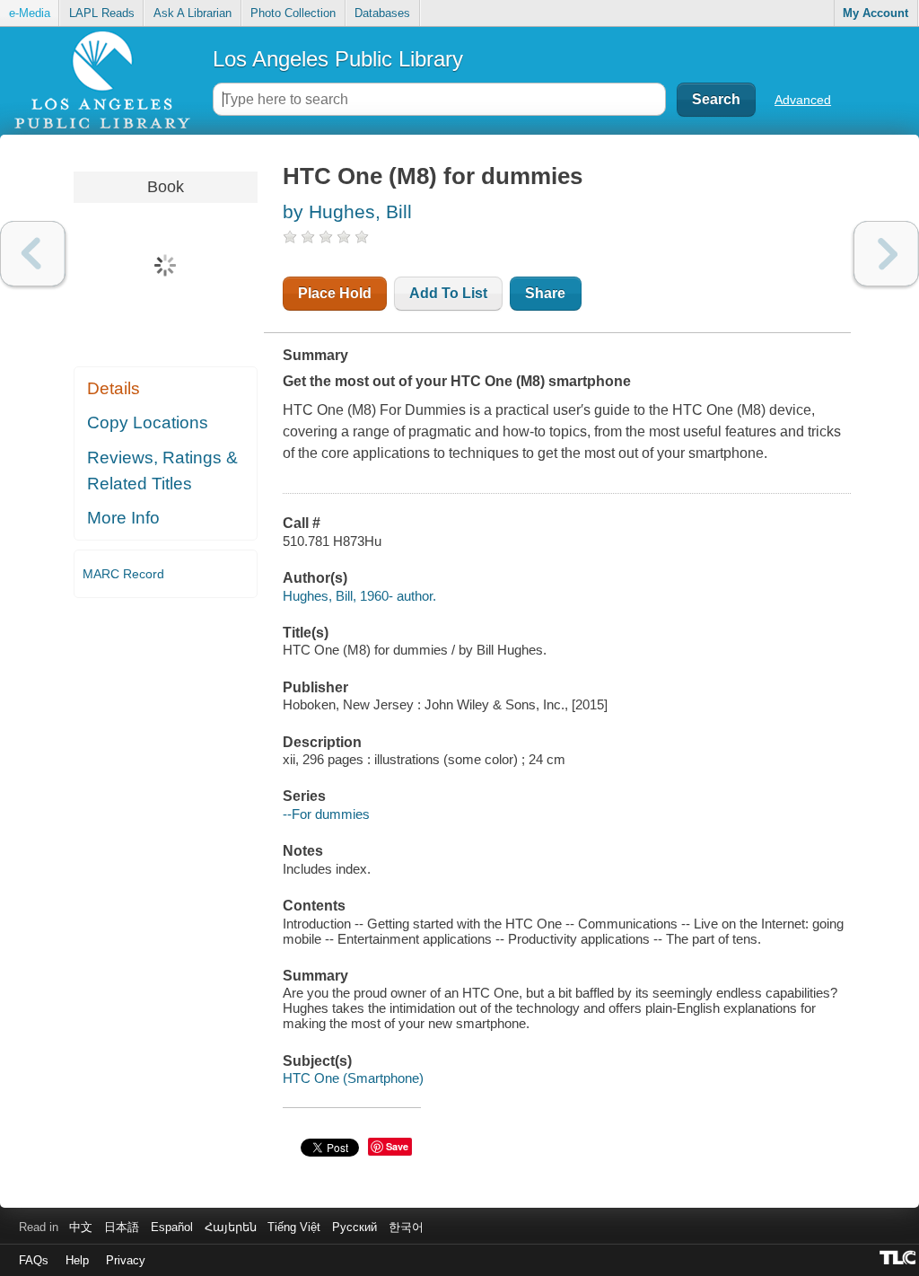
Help (77, 1260)
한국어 (406, 1227)
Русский (354, 1227)
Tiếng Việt (293, 1227)
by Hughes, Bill (347, 211)
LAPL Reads (102, 13)
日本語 (121, 1227)
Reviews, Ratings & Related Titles (162, 470)
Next (886, 253)
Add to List (448, 293)
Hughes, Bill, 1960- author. (359, 595)
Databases (382, 13)
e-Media (29, 13)
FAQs (33, 1260)
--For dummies (326, 814)
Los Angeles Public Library (338, 59)
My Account (875, 13)
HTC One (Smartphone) (353, 1078)
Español (172, 1227)
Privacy (125, 1260)
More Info (123, 517)
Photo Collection (293, 13)
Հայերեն (231, 1227)
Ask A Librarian (192, 13)
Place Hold (335, 293)
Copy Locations (147, 422)
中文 (80, 1227)
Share (545, 293)
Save (397, 1146)
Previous (33, 253)
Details (113, 388)
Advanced (803, 99)
